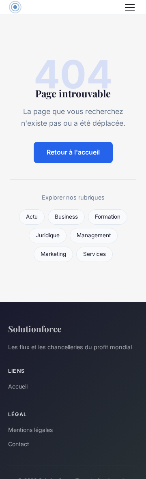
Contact (18, 443)
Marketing (53, 254)
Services (94, 254)
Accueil (18, 386)
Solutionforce (34, 328)
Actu (32, 216)
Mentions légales (30, 429)
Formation (107, 216)
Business (66, 216)
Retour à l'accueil (73, 152)
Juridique (48, 235)
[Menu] (130, 7)
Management (94, 235)
